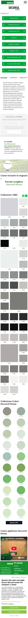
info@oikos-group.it (6, 573)
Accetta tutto (14, 607)
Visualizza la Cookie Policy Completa (10, 601)
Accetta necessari (14, 612)
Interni (16, 566)
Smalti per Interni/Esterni (18, 570)
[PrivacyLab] (11, 603)
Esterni (16, 573)
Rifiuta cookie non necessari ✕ (19, 577)
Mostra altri (14, 522)
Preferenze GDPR (14, 615)
